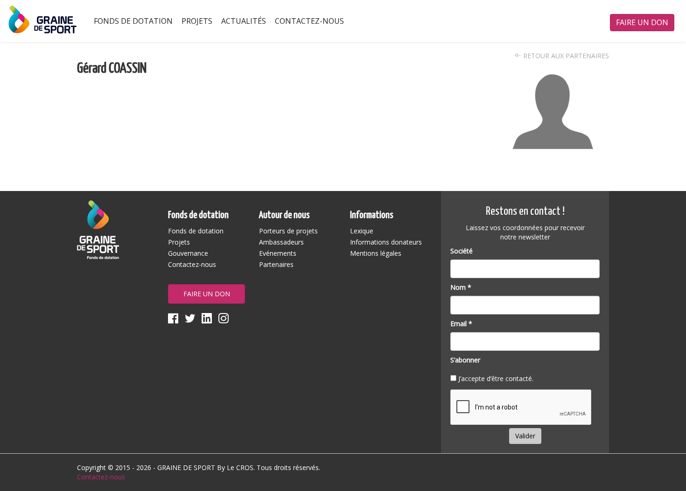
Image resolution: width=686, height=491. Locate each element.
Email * (461, 323)
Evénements (277, 253)
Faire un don (642, 22)
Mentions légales (375, 253)
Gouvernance (188, 253)
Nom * (460, 287)
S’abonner (465, 359)
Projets (197, 21)
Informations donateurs (386, 242)
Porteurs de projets (288, 230)
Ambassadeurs (281, 242)
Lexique (361, 230)
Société (461, 250)
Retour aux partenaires (565, 55)
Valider (525, 435)
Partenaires (276, 264)
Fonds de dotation (133, 21)
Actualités (243, 21)
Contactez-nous (309, 21)
